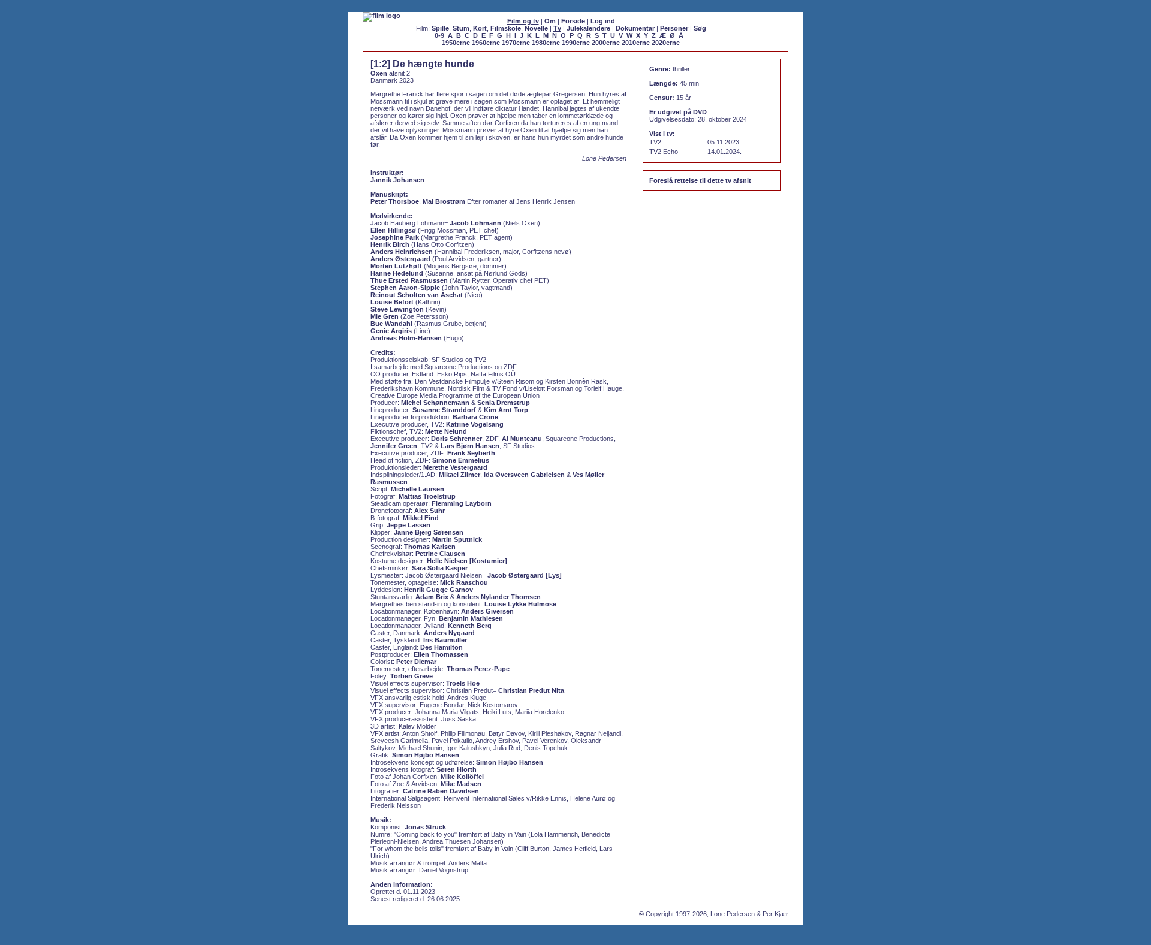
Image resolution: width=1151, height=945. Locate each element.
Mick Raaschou (464, 582)
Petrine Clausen (440, 553)
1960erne (486, 42)
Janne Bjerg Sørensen (428, 532)
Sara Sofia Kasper (440, 568)
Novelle (536, 28)
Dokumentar (635, 28)
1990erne (576, 42)
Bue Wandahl (391, 323)
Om (550, 21)
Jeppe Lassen (408, 525)
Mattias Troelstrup (427, 496)
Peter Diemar (416, 661)
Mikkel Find (421, 517)
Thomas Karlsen (430, 546)
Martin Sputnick (457, 539)
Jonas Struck (425, 827)
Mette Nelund (446, 431)
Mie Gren (384, 316)
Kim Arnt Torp (506, 409)
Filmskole (505, 28)
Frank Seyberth (471, 453)
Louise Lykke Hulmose (520, 604)
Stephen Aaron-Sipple (405, 287)
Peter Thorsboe (394, 201)
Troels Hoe (463, 683)
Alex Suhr (429, 510)
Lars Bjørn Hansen (470, 445)
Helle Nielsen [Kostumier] (467, 560)
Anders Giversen (487, 611)
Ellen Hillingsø (393, 230)
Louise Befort (392, 302)
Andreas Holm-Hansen (406, 338)
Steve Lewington (397, 309)
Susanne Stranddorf (444, 409)
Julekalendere (588, 28)
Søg (700, 28)
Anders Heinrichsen (401, 251)
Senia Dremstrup (503, 402)
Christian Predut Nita (531, 690)
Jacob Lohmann (475, 223)
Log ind (602, 21)
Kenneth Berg (470, 625)
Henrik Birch (389, 244)
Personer (674, 28)
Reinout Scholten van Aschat (416, 294)
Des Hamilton (441, 647)
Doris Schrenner (456, 438)
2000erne (606, 42)
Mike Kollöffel (462, 776)
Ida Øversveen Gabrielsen (524, 474)
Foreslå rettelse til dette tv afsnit (700, 180)
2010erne (636, 42)
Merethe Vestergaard (455, 467)
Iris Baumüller (445, 640)
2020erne (666, 42)
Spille (440, 28)
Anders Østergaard (400, 258)
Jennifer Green (393, 445)
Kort (480, 28)
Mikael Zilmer (459, 474)
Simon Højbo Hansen (425, 755)
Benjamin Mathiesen (471, 618)
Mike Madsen (461, 783)
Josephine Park (394, 237)
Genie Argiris (391, 330)
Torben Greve (411, 676)
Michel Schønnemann (435, 402)
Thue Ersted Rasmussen (409, 280)
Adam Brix (431, 596)
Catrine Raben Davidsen (441, 791)
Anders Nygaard (449, 632)
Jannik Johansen (397, 179)
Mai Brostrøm (444, 201)
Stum (461, 28)
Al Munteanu (522, 438)
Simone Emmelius (460, 460)
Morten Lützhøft (396, 266)
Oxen (378, 73)
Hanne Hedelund (396, 273)
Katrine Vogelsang (475, 424)
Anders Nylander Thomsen (498, 596)
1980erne (546, 42)
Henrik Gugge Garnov (438, 589)
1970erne (516, 42)
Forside (573, 21)
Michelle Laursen (417, 489)
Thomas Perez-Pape (478, 668)
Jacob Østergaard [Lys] (524, 575)
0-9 (439, 35)
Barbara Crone (475, 417)
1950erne (456, 42)
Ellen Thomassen (441, 654)
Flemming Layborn (462, 503)
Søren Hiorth (456, 769)
